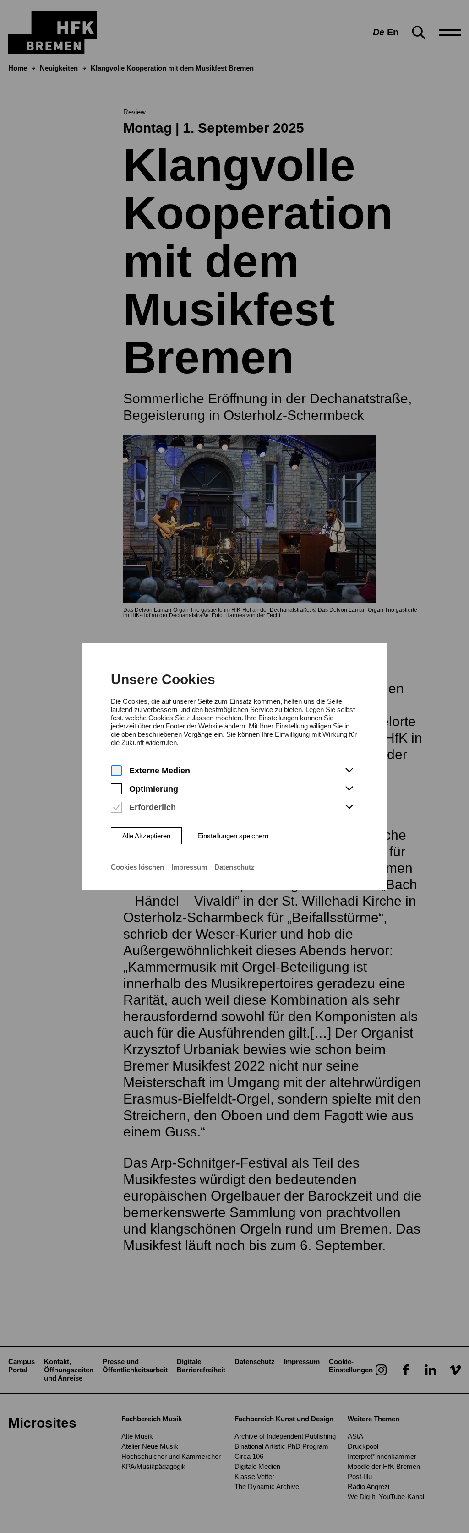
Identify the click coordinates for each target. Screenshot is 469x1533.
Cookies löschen (137, 867)
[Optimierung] (116, 789)
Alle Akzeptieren (146, 836)
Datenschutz (234, 867)
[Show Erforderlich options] (349, 807)
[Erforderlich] (116, 807)
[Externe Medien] (116, 771)
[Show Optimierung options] (349, 789)
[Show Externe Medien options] (349, 770)
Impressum (189, 867)
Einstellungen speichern (232, 836)
